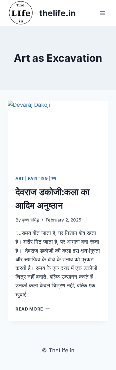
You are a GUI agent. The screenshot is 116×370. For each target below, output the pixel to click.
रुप (54, 178)
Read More (32, 308)
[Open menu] (102, 13)
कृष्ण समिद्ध (30, 219)
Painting (38, 178)
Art (19, 178)
